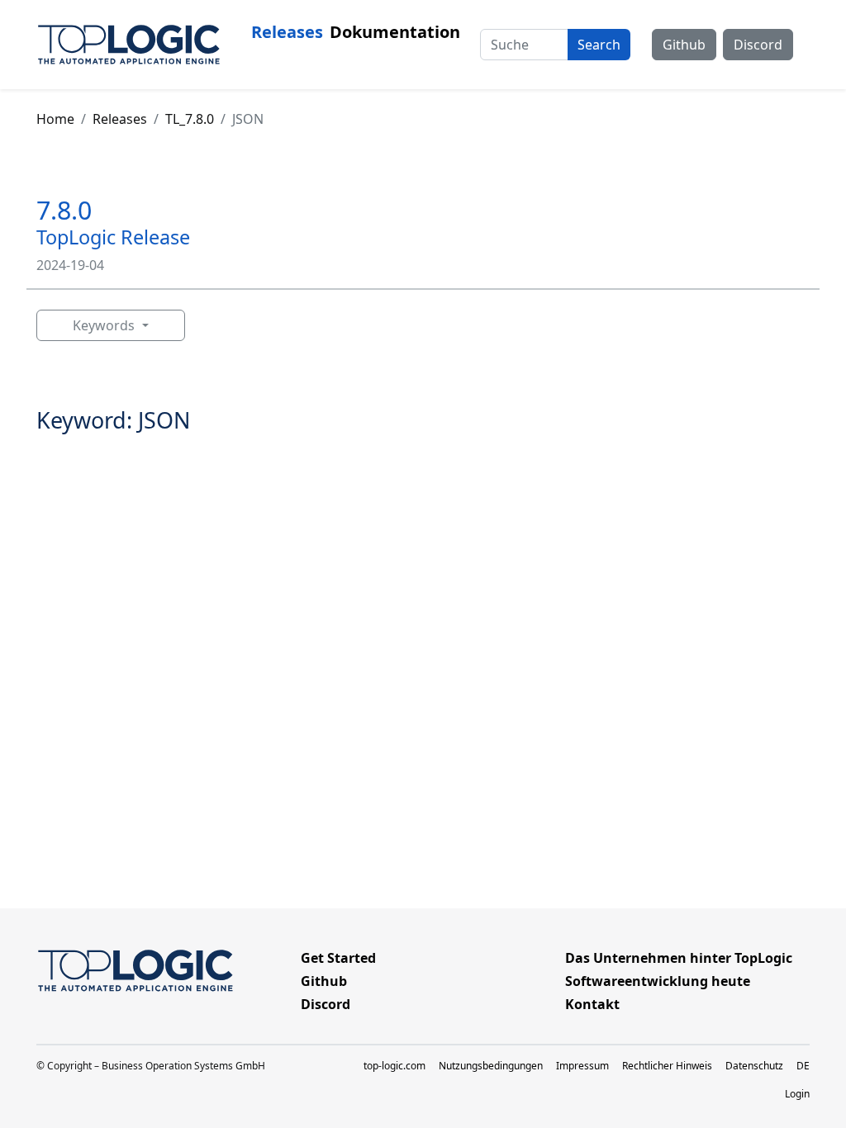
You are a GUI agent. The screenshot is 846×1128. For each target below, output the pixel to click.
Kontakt (592, 1004)
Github (684, 45)
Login (797, 1094)
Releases (287, 32)
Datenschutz (754, 1066)
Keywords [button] (105, 325)
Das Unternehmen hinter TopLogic (678, 958)
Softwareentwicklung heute (657, 981)
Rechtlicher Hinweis (667, 1066)
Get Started (338, 958)
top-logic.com (394, 1066)
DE (803, 1066)
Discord (758, 45)
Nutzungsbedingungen (491, 1066)
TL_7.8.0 (189, 119)
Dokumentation (395, 32)
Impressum (582, 1066)
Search (598, 45)
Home (55, 119)
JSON (248, 119)
